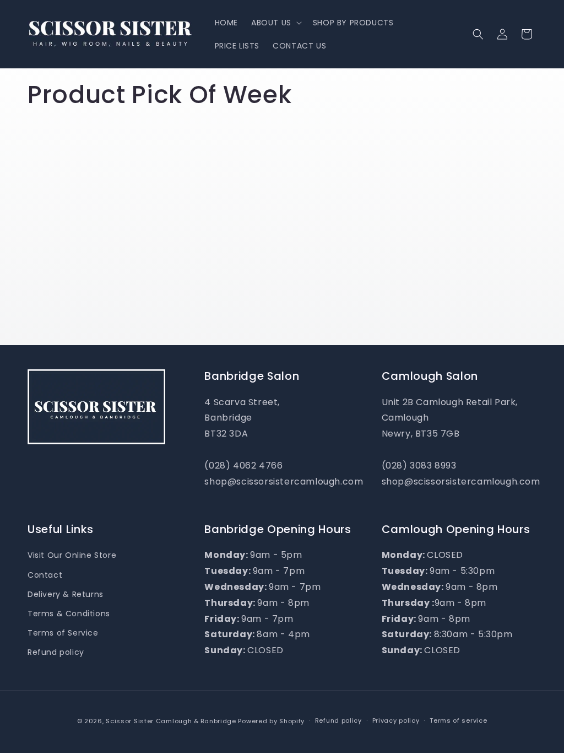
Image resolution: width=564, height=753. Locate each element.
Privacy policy (396, 720)
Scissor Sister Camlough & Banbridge (171, 721)
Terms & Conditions (69, 613)
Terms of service (458, 720)
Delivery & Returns (66, 594)
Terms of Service (63, 632)
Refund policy (56, 652)
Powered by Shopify (271, 721)
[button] (275, 22)
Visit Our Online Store (72, 555)
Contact (45, 574)
